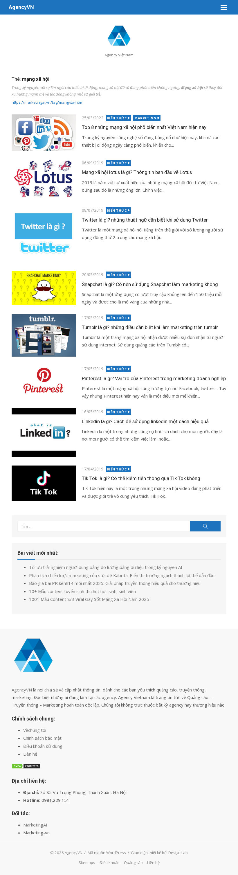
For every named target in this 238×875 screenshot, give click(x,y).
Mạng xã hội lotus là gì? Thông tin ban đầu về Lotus (137, 172)
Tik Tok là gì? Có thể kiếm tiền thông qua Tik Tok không (141, 478)
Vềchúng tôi (34, 730)
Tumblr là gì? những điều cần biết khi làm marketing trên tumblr (150, 327)
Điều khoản (110, 862)
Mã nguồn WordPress (107, 852)
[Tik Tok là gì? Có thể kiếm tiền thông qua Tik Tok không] (44, 483)
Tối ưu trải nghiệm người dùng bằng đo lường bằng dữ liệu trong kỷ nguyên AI (105, 567)
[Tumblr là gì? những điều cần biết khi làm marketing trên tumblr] (44, 335)
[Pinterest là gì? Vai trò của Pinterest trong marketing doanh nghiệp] (44, 380)
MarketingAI (35, 825)
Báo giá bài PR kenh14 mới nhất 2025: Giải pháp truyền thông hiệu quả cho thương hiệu (115, 583)
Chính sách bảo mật (42, 738)
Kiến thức (117, 118)
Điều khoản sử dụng (42, 746)
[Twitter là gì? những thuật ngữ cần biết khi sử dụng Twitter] (44, 235)
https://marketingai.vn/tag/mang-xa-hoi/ (47, 102)
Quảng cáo (133, 862)
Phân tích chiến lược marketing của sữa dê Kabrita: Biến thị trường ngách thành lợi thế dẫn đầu (121, 575)
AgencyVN (21, 7)
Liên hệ (30, 754)
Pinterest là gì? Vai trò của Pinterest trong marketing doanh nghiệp (154, 378)
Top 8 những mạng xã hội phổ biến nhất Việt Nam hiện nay (144, 127)
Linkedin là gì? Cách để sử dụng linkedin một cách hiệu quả (145, 421)
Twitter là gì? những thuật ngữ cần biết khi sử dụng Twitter (145, 220)
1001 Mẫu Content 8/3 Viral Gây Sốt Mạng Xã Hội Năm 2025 (89, 599)
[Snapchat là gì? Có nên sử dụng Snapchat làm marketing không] (44, 288)
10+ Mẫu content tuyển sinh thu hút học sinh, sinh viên (82, 591)
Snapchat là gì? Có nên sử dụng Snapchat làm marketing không (150, 284)
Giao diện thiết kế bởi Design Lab (159, 852)
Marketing (145, 118)
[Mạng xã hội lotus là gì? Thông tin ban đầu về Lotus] (44, 178)
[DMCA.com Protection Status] (26, 767)
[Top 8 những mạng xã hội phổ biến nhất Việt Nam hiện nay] (44, 132)
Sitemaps (87, 862)
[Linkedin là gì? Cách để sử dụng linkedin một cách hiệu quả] (44, 432)
